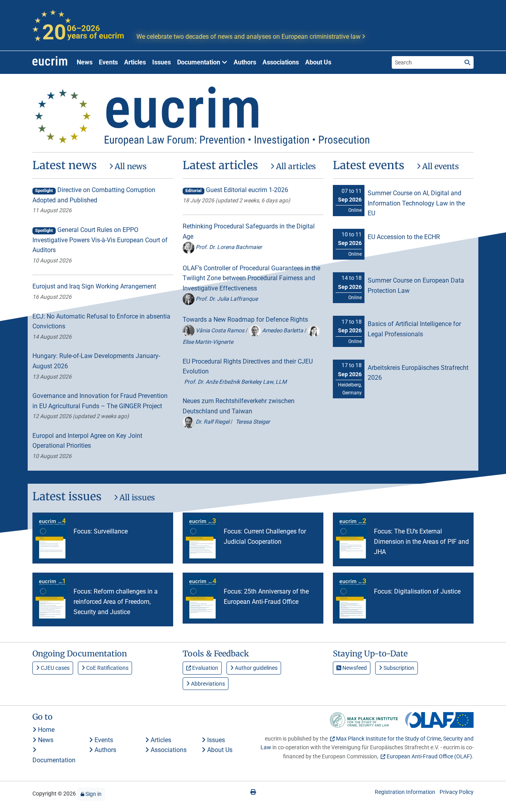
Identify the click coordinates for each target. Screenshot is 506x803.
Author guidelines (256, 668)
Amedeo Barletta (282, 330)
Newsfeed (354, 668)
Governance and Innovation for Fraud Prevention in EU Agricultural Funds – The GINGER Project (100, 401)
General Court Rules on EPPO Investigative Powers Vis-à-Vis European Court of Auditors (100, 240)
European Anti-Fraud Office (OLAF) (429, 756)
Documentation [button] (199, 62)
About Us (318, 62)
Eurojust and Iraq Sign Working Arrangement (94, 286)
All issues (136, 497)
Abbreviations (207, 683)
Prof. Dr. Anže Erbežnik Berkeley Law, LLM (235, 382)
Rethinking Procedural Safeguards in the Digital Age (249, 231)
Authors (245, 62)
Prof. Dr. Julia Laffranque (226, 299)
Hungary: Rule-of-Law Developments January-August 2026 (96, 361)
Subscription (398, 668)
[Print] (253, 792)
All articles (295, 166)
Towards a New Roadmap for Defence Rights (245, 319)
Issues (161, 62)
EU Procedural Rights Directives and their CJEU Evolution (248, 366)
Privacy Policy (457, 792)
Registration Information (405, 792)
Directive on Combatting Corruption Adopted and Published (93, 195)
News (85, 62)
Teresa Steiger (252, 421)
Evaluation (204, 668)
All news (130, 166)
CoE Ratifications (106, 668)
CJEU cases (55, 668)
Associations (280, 62)
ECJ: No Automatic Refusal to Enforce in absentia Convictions (101, 321)
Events (108, 62)
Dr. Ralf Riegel (212, 421)
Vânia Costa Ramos (219, 330)
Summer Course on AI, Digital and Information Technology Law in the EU (416, 203)
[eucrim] (49, 62)
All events (439, 166)
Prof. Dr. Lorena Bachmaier (228, 247)
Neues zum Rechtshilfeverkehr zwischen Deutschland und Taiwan (239, 406)
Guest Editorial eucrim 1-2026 (236, 190)
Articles (135, 62)
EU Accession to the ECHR (404, 237)
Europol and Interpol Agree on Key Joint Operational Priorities (87, 441)
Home (45, 729)
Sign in (93, 794)
